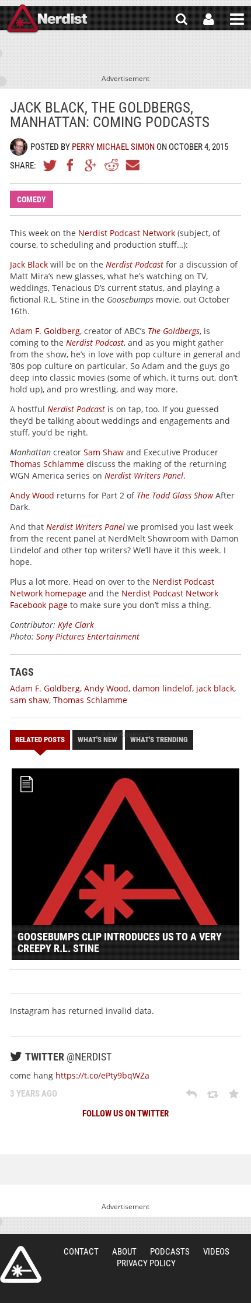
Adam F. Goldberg (45, 330)
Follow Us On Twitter (125, 1113)
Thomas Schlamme (47, 463)
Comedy (31, 199)
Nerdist (47, 19)
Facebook (70, 165)
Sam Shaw (103, 452)
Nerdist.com (20, 1264)
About (124, 1251)
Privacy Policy (146, 1263)
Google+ (91, 165)
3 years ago (33, 1093)
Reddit (111, 165)
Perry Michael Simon (113, 147)
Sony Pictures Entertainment (88, 636)
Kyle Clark (76, 624)
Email (132, 165)
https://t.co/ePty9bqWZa (102, 1075)
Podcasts (170, 1251)
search (181, 19)
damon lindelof (162, 688)
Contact (81, 1251)
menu (237, 19)
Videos (216, 1251)
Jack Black (29, 264)
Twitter (50, 165)
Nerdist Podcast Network (126, 232)
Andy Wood (32, 495)
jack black (215, 688)
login (208, 19)
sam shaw (29, 699)
